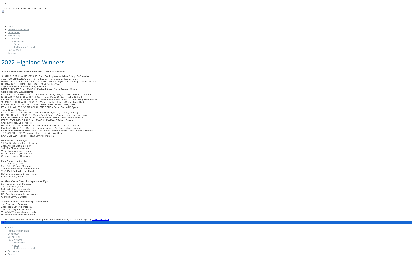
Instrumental (20, 41)
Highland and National (24, 47)
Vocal (16, 44)
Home (11, 26)
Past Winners (14, 49)
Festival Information (18, 29)
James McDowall (100, 219)
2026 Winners (15, 38)
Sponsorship (14, 35)
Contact (12, 52)
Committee (14, 32)
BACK (4, 222)
